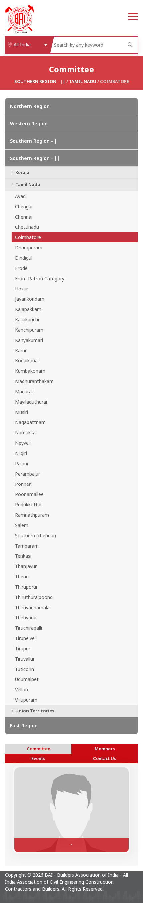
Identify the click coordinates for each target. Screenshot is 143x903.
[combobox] (27, 45)
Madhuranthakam (34, 381)
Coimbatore (28, 237)
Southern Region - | (33, 141)
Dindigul (23, 258)
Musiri (21, 412)
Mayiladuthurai (31, 402)
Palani (21, 463)
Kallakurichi (27, 319)
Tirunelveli (26, 638)
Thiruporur (26, 587)
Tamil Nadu (82, 81)
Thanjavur (26, 566)
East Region (24, 725)
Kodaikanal (27, 360)
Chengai (23, 206)
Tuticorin (24, 669)
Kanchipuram (29, 330)
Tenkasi (23, 556)
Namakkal (26, 432)
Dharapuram (28, 247)
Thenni (22, 576)
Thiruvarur (26, 617)
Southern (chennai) (35, 535)
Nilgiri (21, 453)
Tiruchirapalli (28, 628)
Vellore (22, 689)
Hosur (21, 289)
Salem (21, 525)
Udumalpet (27, 679)
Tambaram (27, 546)
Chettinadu (27, 227)
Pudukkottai (28, 504)
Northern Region (30, 106)
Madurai (24, 391)
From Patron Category (39, 278)
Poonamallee (29, 494)
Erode (21, 268)
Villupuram (26, 700)
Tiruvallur (25, 659)
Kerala (21, 172)
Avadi (21, 196)
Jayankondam (29, 299)
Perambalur (27, 474)
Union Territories (34, 711)
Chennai (23, 217)
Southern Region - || (39, 81)
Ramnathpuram (32, 515)
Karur (21, 350)
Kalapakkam (28, 309)
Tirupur (22, 648)
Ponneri (23, 484)
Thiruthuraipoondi (34, 597)
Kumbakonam (30, 371)
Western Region (29, 123)
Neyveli (23, 443)
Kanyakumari (29, 340)
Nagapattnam (30, 422)
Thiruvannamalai (33, 607)
